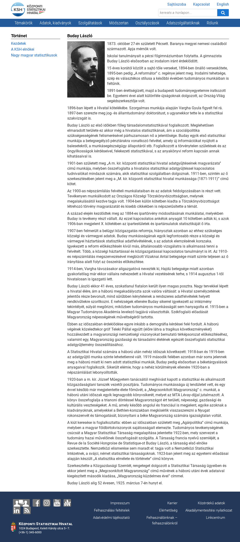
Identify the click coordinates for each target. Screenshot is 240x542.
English (223, 4)
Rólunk (212, 22)
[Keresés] (223, 12)
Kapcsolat (201, 4)
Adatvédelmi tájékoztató (111, 518)
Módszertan (118, 22)
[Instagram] (46, 503)
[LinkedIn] (16, 510)
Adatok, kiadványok (55, 22)
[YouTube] (57, 503)
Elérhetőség (168, 510)
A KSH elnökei (22, 49)
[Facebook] (36, 503)
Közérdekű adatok (211, 503)
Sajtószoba (176, 4)
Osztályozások (147, 22)
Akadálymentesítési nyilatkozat (208, 510)
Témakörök (24, 22)
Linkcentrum (215, 518)
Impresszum (120, 503)
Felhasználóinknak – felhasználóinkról (161, 520)
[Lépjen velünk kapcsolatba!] (21, 503)
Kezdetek (18, 43)
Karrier (172, 503)
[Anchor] (67, 503)
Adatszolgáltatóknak (183, 22)
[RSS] (27, 510)
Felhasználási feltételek (112, 510)
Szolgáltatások (90, 22)
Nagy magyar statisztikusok (34, 55)
